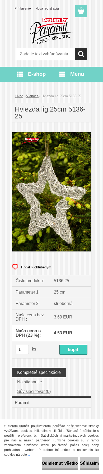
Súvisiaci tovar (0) (34, 391)
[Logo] (51, 31)
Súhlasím (89, 463)
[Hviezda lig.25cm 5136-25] (51, 134)
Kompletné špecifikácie (39, 372)
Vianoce (32, 96)
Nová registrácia (47, 8)
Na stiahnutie (29, 382)
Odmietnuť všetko (60, 463)
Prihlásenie (23, 8)
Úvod (19, 96)
